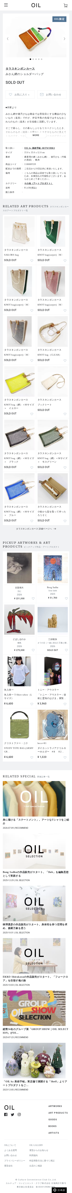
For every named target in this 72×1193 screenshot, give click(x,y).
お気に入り (22, 94)
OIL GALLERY (36, 1145)
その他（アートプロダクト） (38, 183)
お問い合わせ (10, 1155)
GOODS (52, 1119)
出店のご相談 (35, 1166)
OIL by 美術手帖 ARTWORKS (39, 148)
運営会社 (8, 1166)
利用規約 (33, 1155)
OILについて (10, 1145)
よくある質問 (10, 1150)
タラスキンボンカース (20, 68)
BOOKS (52, 1126)
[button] (64, 39)
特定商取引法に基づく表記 (42, 1160)
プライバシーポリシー (14, 1160)
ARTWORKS (55, 1106)
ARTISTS (53, 1133)
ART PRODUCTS (58, 1112)
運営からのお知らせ (38, 1150)
